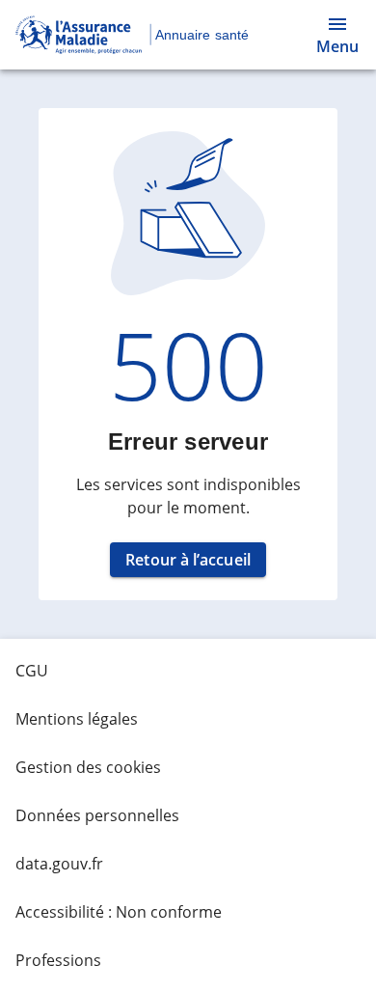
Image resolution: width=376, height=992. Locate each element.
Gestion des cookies (88, 767)
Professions (58, 960)
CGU (31, 670)
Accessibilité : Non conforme (118, 912)
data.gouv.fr (59, 863)
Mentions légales (76, 719)
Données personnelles (97, 815)
